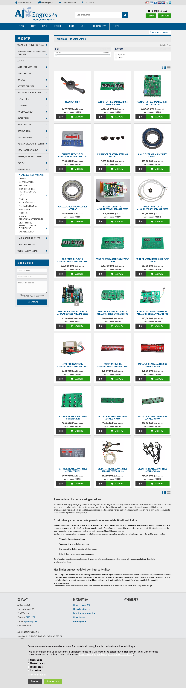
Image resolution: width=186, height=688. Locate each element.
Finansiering (79, 617)
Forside (21, 26)
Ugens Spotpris (99, 26)
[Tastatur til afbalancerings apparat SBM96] (73, 453)
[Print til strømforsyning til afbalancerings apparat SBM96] (113, 295)
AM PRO (21, 61)
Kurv (33, 26)
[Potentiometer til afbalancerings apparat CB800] (152, 190)
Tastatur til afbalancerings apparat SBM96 (72, 470)
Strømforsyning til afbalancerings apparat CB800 (72, 365)
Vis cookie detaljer (37, 674)
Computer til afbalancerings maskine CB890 (152, 103)
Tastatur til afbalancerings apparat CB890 (152, 417)
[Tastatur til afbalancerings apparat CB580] (152, 348)
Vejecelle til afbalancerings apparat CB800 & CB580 (112, 470)
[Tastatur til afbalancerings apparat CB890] (152, 400)
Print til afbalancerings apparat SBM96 (152, 260)
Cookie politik (79, 621)
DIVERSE (22, 178)
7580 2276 (30, 617)
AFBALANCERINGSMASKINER (31, 175)
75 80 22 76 (89, 3)
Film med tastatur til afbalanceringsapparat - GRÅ (73, 155)
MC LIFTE (23, 199)
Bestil (45, 26)
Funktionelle (36, 667)
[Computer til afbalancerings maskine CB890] (152, 86)
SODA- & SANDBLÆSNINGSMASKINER (31, 217)
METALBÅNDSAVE (27, 202)
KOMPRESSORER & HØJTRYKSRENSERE (27, 190)
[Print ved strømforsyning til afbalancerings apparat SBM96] (152, 295)
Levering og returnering (84, 613)
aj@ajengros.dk (31, 621)
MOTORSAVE (24, 209)
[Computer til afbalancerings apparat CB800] (113, 86)
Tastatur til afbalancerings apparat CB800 (112, 417)
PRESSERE (23, 213)
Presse (116, 26)
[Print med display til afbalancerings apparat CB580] (73, 243)
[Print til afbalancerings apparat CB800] (113, 243)
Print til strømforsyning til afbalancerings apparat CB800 (72, 312)
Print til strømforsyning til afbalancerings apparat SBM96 (112, 312)
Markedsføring (37, 663)
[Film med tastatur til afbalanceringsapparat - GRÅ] (73, 138)
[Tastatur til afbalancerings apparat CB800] (113, 400)
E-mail (83, 26)
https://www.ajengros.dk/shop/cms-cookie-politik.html (106, 654)
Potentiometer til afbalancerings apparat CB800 (152, 208)
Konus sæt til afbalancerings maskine (112, 155)
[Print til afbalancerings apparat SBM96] (152, 243)
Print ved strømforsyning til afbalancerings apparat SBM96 (152, 312)
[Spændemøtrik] (73, 86)
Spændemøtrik (72, 102)
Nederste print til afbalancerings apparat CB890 (112, 208)
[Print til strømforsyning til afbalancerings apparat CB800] (73, 295)
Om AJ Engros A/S (81, 605)
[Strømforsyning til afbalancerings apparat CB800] (73, 348)
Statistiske (35, 670)
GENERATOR (24, 185)
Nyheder (57, 26)
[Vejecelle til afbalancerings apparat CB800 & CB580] (113, 453)
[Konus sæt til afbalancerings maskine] (113, 138)
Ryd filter (105, 49)
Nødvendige (36, 660)
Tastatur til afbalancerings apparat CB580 (152, 365)
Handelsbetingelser (82, 609)
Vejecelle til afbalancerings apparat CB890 (152, 470)
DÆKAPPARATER (26, 182)
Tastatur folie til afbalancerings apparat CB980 (112, 365)
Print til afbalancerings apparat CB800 (112, 260)
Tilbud (71, 26)
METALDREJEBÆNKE (28, 206)
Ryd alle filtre (165, 45)
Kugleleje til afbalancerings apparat (152, 155)
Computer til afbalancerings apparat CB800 (112, 103)
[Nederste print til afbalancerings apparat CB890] (113, 190)
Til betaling (164, 15)
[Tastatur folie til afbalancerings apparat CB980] (113, 348)
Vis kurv (151, 15)
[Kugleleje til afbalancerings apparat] (152, 138)
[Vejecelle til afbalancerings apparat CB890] (152, 453)
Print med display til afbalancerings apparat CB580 (72, 260)
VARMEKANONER (26, 232)
